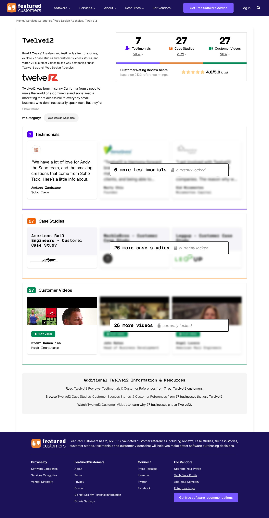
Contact (79, 488)
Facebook (144, 488)
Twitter (142, 481)
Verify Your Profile (185, 475)
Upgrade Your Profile (187, 468)
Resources (133, 8)
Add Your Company (186, 481)
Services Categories (39, 20)
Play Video (45, 333)
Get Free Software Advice (208, 8)
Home (20, 20)
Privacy (79, 481)
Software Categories (44, 468)
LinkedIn (143, 475)
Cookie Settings (84, 501)
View (136, 54)
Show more (30, 109)
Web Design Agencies (68, 20)
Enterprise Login (184, 488)
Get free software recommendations (206, 497)
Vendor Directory (42, 481)
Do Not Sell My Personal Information (97, 494)
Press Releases (147, 468)
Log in (245, 8)
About (108, 8)
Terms (78, 475)
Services (85, 8)
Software (60, 8)
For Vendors (162, 8)
